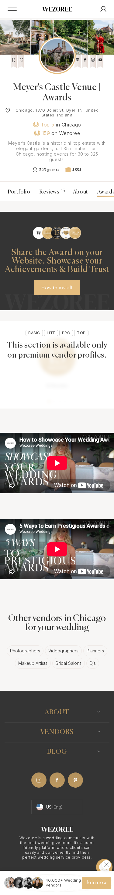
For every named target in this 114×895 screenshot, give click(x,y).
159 (46, 133)
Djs (93, 663)
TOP (81, 333)
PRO (66, 333)
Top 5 (47, 124)
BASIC (34, 333)
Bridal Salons (68, 663)
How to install (56, 288)
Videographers (63, 650)
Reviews (51, 192)
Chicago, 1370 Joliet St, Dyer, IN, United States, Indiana (57, 112)
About (80, 192)
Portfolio (19, 192)
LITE (51, 333)
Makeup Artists (32, 663)
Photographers (25, 650)
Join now (96, 882)
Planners (95, 650)
